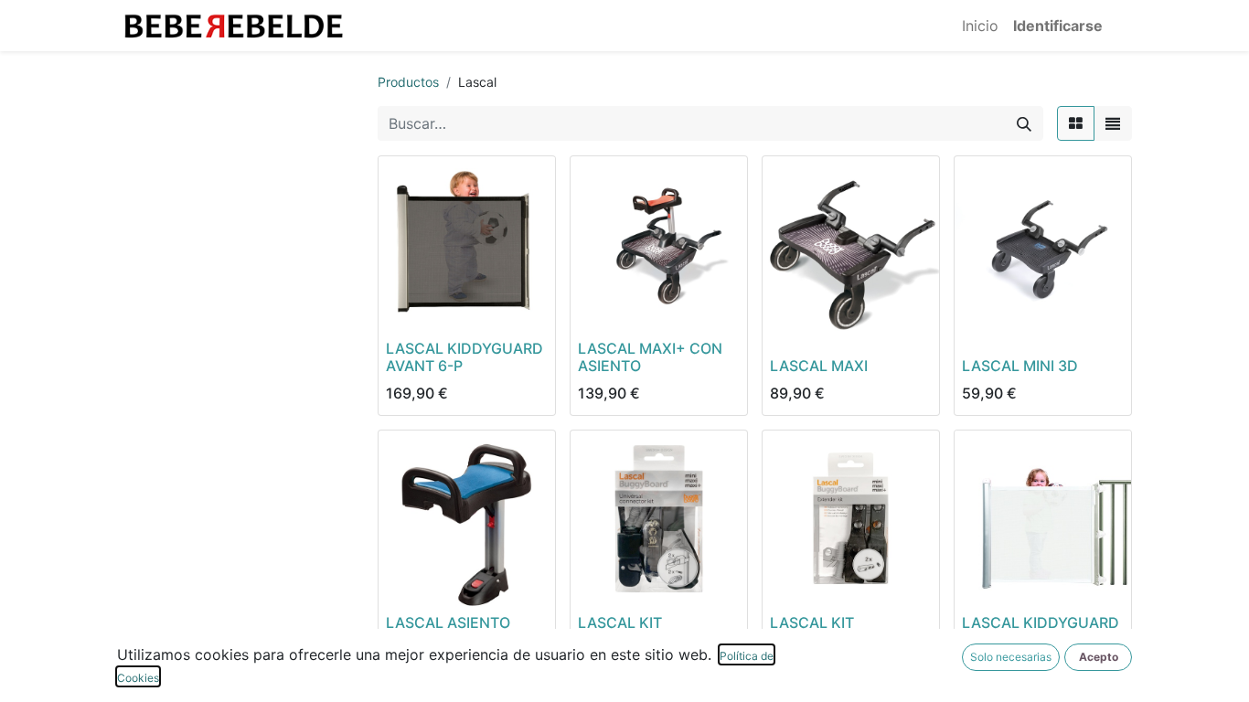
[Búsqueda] (1024, 123)
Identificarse (1058, 25)
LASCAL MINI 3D (1020, 365)
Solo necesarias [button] (1011, 657)
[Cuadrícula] (1075, 123)
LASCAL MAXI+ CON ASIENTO (650, 357)
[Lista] (1113, 123)
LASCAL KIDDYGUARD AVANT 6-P (464, 357)
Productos (408, 82)
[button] (1098, 657)
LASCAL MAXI (819, 365)
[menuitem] (980, 25)
